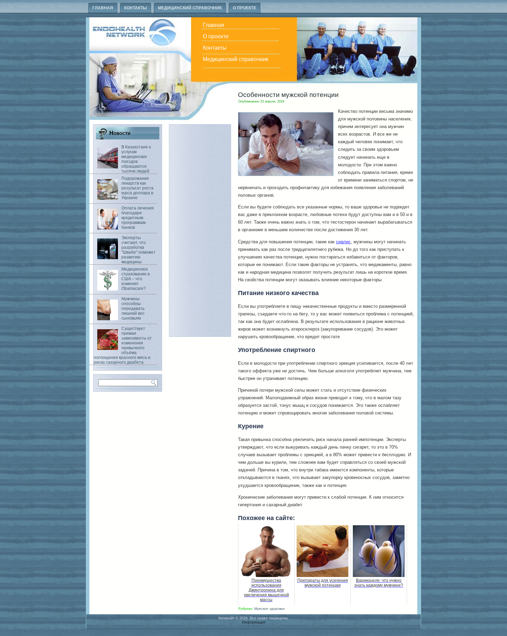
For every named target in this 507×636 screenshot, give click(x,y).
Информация (253, 622)
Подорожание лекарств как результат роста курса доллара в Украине (137, 188)
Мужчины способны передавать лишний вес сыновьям (133, 308)
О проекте (244, 8)
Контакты (135, 8)
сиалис (343, 241)
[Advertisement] (200, 230)
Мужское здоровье (269, 608)
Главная (102, 8)
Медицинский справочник (190, 8)
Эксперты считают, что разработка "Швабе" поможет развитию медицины (138, 249)
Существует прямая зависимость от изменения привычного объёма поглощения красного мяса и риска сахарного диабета (123, 345)
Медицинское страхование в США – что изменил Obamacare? (135, 279)
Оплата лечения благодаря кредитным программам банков (137, 218)
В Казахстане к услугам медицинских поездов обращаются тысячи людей (136, 159)
